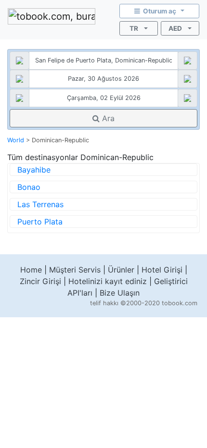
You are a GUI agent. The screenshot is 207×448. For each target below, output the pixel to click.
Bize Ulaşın (120, 293)
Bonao (28, 187)
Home (31, 269)
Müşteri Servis (75, 269)
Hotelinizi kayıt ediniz (107, 281)
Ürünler (121, 269)
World (15, 140)
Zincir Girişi (40, 281)
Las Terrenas (40, 204)
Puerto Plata (40, 221)
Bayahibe (34, 169)
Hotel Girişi (162, 269)
